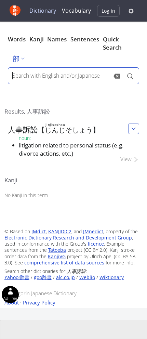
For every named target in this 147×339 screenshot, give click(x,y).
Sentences (84, 39)
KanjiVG (57, 256)
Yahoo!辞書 (16, 277)
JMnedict (93, 231)
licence (96, 243)
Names (57, 39)
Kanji (36, 39)
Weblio (87, 277)
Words (17, 39)
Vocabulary (76, 10)
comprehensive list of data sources (64, 262)
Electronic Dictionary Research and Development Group (68, 237)
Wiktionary (111, 277)
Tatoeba (57, 250)
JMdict (38, 231)
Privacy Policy (39, 302)
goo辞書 (43, 277)
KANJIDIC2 (59, 231)
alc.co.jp (65, 277)
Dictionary (42, 10)
